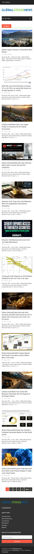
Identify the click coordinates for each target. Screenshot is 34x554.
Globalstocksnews (17, 548)
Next (27, 489)
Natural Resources (7, 518)
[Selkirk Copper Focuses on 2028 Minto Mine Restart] (17, 38)
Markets (4, 527)
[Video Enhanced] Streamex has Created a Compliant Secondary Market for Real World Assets (17, 432)
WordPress (16, 550)
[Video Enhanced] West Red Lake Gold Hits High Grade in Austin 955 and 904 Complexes (16, 165)
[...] (21, 60)
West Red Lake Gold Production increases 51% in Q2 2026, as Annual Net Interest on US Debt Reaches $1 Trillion (16, 88)
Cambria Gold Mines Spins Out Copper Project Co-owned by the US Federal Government (15, 126)
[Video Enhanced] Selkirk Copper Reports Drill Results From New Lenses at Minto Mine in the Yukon (16, 355)
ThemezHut (5, 552)
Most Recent (5, 523)
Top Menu (7, 2)
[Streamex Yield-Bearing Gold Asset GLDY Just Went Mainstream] (17, 228)
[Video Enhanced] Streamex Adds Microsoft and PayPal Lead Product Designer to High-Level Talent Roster (17, 471)
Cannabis (4, 525)
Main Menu (8, 18)
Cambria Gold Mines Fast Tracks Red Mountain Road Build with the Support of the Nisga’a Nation (16, 394)
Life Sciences (5, 521)
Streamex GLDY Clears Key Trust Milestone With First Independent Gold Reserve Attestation (16, 203)
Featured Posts (6, 516)
